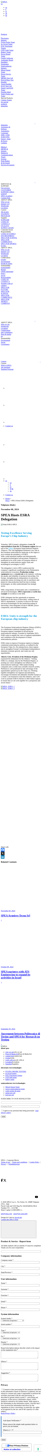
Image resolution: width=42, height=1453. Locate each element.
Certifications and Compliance (6, 331)
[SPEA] (4, 2)
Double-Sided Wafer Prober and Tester (7, 94)
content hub (9, 1056)
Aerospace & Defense (5, 128)
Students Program (7, 369)
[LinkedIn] (21, 857)
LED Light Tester (7, 50)
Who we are (5, 202)
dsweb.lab (18, 1217)
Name (3, 1283)
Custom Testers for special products (6, 102)
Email (3, 1301)
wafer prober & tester (12, 1091)
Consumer (4, 133)
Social (3, 342)
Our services (5, 188)
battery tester (9, 1079)
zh (6, 13)
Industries (4, 125)
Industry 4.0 (5, 204)
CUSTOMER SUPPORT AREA (7, 191)
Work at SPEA (6, 365)
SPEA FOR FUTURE (5, 288)
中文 (11, 489)
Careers (3, 361)
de (6, 15)
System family (6, 1318)
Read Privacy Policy (8, 1413)
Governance (5, 344)
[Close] (18, 1229)
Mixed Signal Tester (12, 1087)
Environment (5, 262)
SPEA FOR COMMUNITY (6, 241)
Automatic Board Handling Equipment (7, 62)
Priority (4, 1342)
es (6, 11)
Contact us (9, 426)
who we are (9, 1052)
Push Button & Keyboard (5, 162)
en (2, 4)
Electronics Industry (5, 39)
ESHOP (4, 194)
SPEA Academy (6, 196)
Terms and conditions (19, 1162)
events (7, 1058)
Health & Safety (6, 264)
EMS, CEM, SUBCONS (5, 136)
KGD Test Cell (6, 86)
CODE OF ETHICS (8, 234)
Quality (3, 260)
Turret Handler (6, 84)
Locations (8, 1062)
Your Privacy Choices (19, 1445)
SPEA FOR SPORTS (8, 244)
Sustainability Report (5, 269)
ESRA (11, 548)
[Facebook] (21, 850)
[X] (21, 853)
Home (7, 499)
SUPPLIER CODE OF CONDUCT (5, 222)
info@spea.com (6, 1214)
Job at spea (5, 212)
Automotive (5, 131)
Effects (4, 1361)
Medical (4, 147)
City (3, 1266)
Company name (7, 1260)
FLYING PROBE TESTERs (15, 1071)
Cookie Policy (34, 1162)
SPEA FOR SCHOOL (9, 238)
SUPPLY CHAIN (7, 228)
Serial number (6, 1324)
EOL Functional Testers (13, 1075)
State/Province (6, 1272)
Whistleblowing (14, 1164)
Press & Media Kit (11, 1054)
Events (4, 246)
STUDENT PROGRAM (5, 215)
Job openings (5, 367)
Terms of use (5, 1162)
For (3, 1336)
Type (3, 1330)
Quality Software (7, 58)
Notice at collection (12, 1449)
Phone (4, 1307)
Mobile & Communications (7, 154)
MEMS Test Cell (7, 78)
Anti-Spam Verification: (12, 1420)
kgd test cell (9, 1095)
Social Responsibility (6, 276)
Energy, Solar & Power (6, 140)
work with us (10, 1060)
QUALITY (5, 226)
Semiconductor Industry (6, 67)
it (5, 10)
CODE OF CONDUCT (5, 280)
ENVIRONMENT (7, 236)
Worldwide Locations (5, 207)
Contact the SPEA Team (9, 1219)
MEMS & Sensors (4, 150)
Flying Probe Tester (8, 42)
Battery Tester (6, 52)
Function (5, 1295)
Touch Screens (3, 158)
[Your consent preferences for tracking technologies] (38, 1449)
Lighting (4, 143)
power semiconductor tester (15, 1089)
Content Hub (6, 198)
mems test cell (10, 1093)
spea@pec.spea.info (20, 1214)
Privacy (3, 1164)
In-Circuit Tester (6, 44)
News (7, 501)
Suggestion (5, 1373)
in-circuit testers (10, 1073)
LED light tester (11, 1077)
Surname (5, 1289)
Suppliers (8, 1064)
